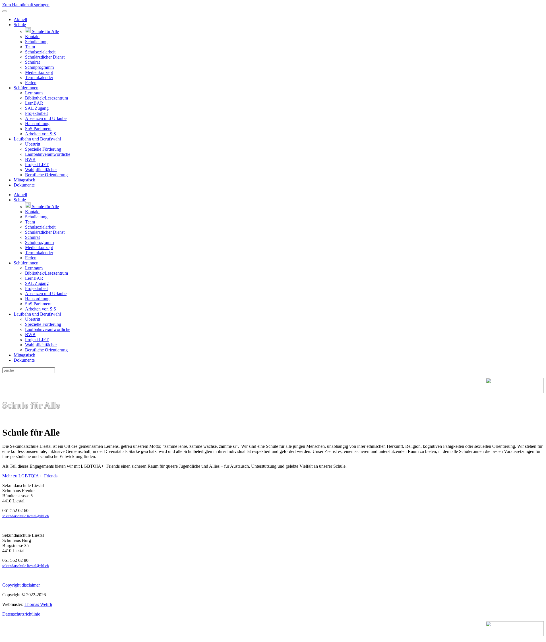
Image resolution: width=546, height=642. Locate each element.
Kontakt (32, 36)
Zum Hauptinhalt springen (25, 4)
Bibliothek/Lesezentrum (46, 98)
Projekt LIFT (37, 164)
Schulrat (32, 62)
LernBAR (34, 103)
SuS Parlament (38, 128)
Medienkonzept (39, 72)
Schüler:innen (26, 87)
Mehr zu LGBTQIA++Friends (29, 475)
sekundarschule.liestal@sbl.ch (25, 516)
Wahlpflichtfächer (41, 169)
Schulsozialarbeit (40, 51)
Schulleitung (36, 41)
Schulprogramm (39, 67)
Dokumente (24, 185)
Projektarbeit (36, 113)
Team (30, 46)
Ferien (30, 82)
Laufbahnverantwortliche (47, 154)
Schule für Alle (45, 31)
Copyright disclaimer (21, 585)
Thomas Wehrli (38, 604)
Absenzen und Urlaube (46, 118)
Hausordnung (37, 123)
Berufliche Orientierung (46, 174)
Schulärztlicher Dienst (45, 57)
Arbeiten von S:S (40, 133)
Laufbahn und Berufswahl (37, 138)
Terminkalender (39, 77)
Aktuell (20, 19)
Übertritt (32, 144)
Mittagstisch (24, 179)
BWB (30, 159)
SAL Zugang (37, 108)
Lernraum (34, 92)
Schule (20, 24)
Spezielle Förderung (43, 149)
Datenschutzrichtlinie (21, 614)
